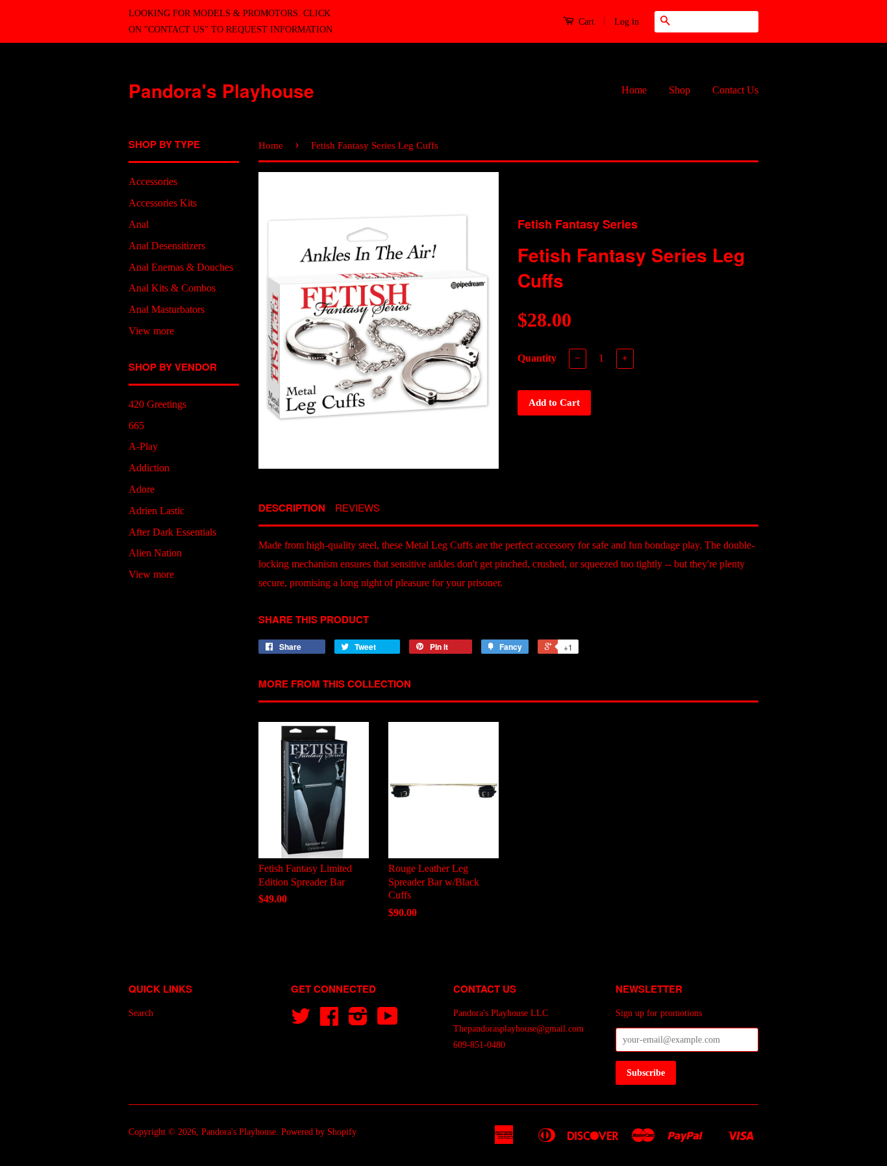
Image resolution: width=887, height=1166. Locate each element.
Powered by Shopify (318, 1132)
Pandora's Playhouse (221, 90)
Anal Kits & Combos (172, 287)
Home (634, 89)
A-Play (143, 446)
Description (291, 508)
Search (141, 1013)
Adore (142, 489)
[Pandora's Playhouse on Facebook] (329, 1021)
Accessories (153, 181)
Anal (139, 224)
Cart (585, 22)
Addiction (149, 467)
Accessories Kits (163, 202)
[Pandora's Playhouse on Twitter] (300, 1021)
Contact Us (735, 89)
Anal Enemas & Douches (181, 267)
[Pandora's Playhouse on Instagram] (358, 1021)
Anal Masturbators (167, 309)
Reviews (357, 507)
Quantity (537, 358)
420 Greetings (157, 404)
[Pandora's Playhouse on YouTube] (387, 1021)
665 (136, 425)
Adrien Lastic (156, 510)
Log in (626, 22)
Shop (679, 89)
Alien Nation (155, 552)
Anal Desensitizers (167, 245)
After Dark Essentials (172, 532)
